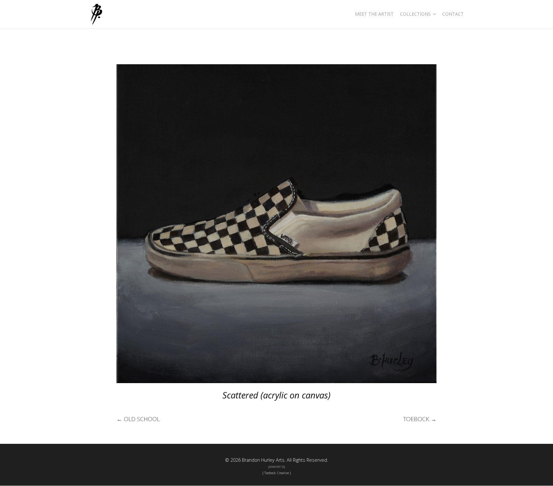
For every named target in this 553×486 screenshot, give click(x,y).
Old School (138, 419)
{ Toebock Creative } (276, 473)
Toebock (420, 419)
